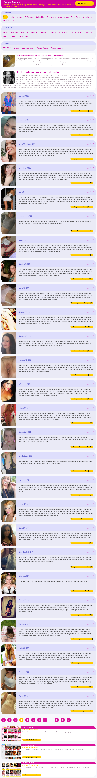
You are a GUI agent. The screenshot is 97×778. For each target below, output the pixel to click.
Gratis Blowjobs (31, 739)
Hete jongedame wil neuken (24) (82, 567)
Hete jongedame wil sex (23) (82, 615)
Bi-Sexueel (29, 17)
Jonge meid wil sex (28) (82, 399)
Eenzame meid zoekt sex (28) (82, 543)
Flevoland (14, 32)
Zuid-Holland (23, 36)
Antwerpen (7, 48)
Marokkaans (87, 17)
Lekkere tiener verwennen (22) (81, 231)
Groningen (44, 32)
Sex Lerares (51, 17)
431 (57, 720)
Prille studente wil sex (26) (82, 111)
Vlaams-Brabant (42, 48)
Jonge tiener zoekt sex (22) (82, 687)
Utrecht (5, 36)
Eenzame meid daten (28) (82, 255)
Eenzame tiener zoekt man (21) (82, 183)
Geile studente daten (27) (82, 591)
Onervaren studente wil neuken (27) (82, 519)
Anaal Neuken (63, 17)
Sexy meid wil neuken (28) (82, 471)
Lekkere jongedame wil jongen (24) (81, 495)
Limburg (53, 32)
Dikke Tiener (75, 17)
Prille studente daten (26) (82, 327)
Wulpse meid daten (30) (82, 207)
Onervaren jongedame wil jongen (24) (82, 711)
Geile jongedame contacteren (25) (82, 663)
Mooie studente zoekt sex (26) (82, 423)
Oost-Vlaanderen (28, 48)
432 (63, 720)
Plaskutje (6, 21)
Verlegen (19, 17)
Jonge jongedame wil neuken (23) (82, 159)
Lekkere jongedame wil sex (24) (82, 639)
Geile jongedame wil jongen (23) (82, 303)
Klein (12, 17)
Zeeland (14, 36)
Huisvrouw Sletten (32, 757)
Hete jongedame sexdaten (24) (82, 447)
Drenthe (6, 32)
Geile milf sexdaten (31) (82, 351)
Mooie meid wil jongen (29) (81, 279)
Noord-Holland (77, 32)
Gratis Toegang (84, 3)
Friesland (24, 32)
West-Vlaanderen (57, 48)
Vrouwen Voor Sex (31, 775)
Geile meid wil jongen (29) (82, 375)
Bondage (16, 21)
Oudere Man (39, 17)
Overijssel (88, 32)
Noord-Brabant (64, 32)
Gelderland (34, 32)
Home (5, 17)
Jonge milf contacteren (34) (81, 135)
